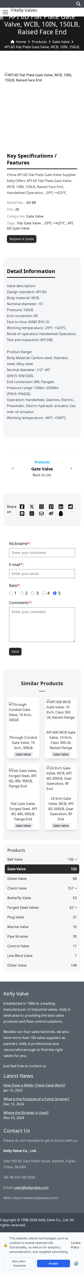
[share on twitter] (32, 506)
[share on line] (22, 513)
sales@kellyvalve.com (31, 1187)
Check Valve (17, 888)
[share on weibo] (51, 513)
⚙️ (76, 1263)
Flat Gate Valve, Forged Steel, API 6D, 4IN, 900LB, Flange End (23, 811)
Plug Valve (15, 917)
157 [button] (70, 888)
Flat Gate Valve (29, 223)
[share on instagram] (41, 506)
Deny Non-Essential (19, 1263)
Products (39, 41)
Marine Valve (17, 926)
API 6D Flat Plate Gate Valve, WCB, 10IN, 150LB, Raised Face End (42, 49)
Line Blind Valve (20, 955)
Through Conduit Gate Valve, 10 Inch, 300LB (23, 742)
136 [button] (70, 859)
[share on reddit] (70, 506)
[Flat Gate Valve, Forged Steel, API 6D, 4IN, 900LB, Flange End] (23, 782)
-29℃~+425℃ (54, 223)
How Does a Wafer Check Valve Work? (34, 1085)
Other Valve (16, 965)
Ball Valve (15, 859)
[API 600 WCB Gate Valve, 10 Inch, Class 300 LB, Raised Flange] (60, 713)
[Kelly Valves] (24, 12)
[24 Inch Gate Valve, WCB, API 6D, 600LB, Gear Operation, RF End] (60, 779)
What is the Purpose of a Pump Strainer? (36, 1099)
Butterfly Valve (19, 897)
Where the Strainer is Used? (26, 1112)
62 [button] (71, 907)
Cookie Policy (76, 1245)
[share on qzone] (61, 513)
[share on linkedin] (61, 506)
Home (21, 41)
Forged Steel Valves (23, 907)
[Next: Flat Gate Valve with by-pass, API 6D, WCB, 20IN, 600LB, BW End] (71, 468)
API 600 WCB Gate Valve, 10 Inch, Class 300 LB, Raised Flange (60, 740)
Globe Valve (16, 878)
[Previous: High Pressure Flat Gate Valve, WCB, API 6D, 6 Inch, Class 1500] (13, 468)
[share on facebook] (22, 506)
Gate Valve (61, 41)
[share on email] (41, 513)
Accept (53, 1263)
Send (15, 651)
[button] (5, 12)
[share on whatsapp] (32, 513)
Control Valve (18, 946)
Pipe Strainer (17, 936)
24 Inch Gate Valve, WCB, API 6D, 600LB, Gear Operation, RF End (61, 808)
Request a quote (21, 239)
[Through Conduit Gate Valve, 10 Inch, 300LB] (23, 716)
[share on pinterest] (51, 506)
